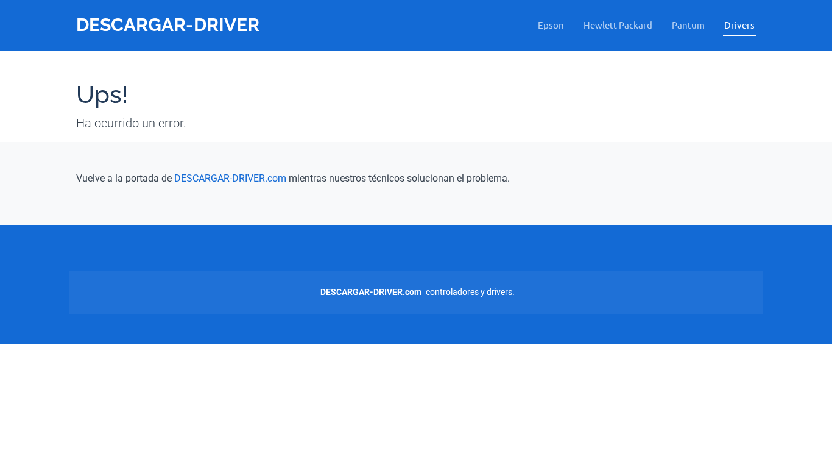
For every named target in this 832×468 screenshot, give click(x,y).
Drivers (739, 24)
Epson (551, 24)
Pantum (688, 24)
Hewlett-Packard (617, 24)
